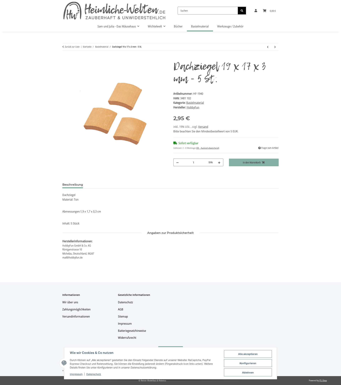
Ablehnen (248, 372)
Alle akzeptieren (248, 353)
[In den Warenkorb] (65, 59)
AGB (120, 309)
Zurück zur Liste (72, 46)
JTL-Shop (323, 380)
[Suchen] (242, 10)
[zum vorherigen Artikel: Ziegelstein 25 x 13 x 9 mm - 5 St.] (267, 47)
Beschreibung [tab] (72, 184)
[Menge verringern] (177, 162)
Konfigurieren (248, 363)
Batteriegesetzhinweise (132, 331)
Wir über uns (70, 302)
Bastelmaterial (195, 103)
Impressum (76, 374)
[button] (256, 10)
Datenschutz (93, 374)
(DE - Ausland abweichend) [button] (207, 148)
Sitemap (123, 316)
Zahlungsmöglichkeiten (76, 309)
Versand (203, 127)
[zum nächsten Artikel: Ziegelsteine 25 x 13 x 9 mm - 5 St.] (275, 47)
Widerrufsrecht (127, 338)
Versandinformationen (76, 316)
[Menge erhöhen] (219, 162)
